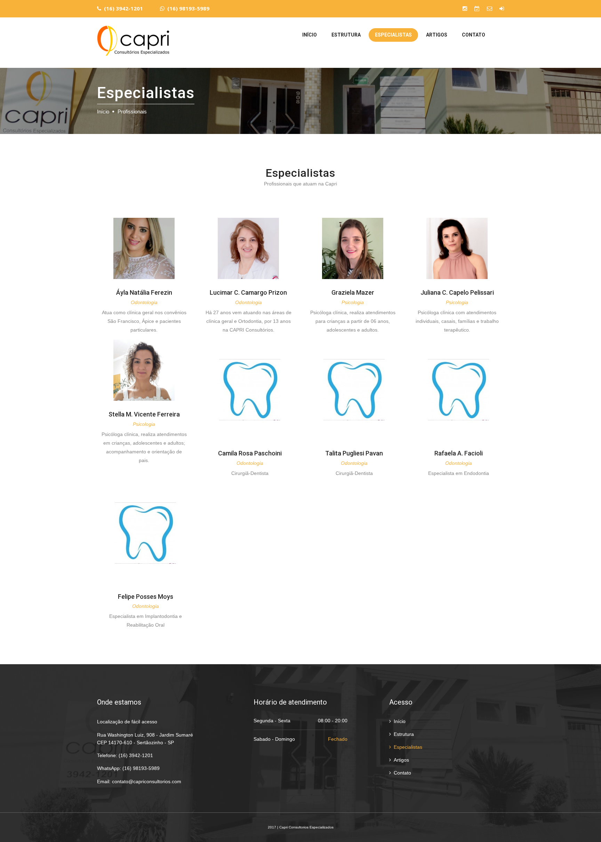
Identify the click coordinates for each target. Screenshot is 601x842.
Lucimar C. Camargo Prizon (248, 292)
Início (309, 35)
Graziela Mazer (352, 292)
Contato (473, 35)
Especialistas (393, 35)
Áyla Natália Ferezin (144, 292)
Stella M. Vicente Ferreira (144, 414)
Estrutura (346, 35)
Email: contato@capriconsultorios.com (139, 781)
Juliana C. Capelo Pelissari (457, 292)
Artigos (436, 35)
